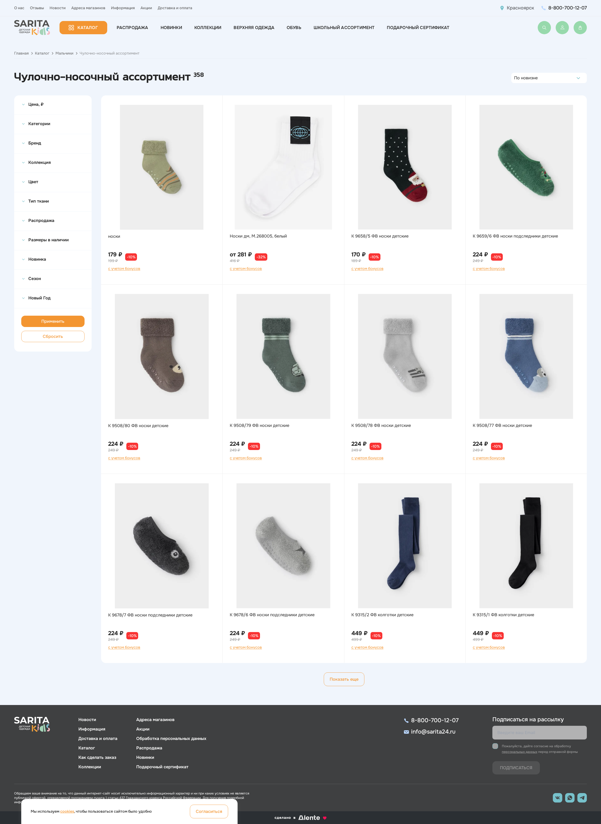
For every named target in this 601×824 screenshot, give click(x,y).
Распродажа (132, 27)
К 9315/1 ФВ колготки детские (503, 614)
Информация (123, 7)
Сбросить (53, 336)
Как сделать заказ (97, 757)
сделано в (294, 818)
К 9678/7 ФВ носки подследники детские (150, 615)
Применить (52, 321)
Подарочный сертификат (418, 27)
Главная (21, 53)
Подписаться (516, 767)
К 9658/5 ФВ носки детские (380, 236)
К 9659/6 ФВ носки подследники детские (515, 236)
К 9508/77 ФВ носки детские (502, 425)
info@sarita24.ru (433, 731)
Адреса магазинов (88, 7)
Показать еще (344, 679)
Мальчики (64, 53)
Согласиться (209, 811)
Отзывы (37, 7)
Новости (58, 7)
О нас (19, 7)
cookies (67, 811)
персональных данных (519, 752)
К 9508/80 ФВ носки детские (138, 425)
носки (114, 236)
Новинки (171, 27)
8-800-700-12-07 (567, 8)
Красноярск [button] (520, 8)
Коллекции (208, 27)
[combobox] (515, 78)
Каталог (87, 27)
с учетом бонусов (124, 268)
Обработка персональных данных (171, 738)
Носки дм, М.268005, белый (258, 236)
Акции (146, 7)
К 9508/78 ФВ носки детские (381, 425)
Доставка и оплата (175, 7)
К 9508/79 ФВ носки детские (259, 425)
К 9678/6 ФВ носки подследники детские (272, 614)
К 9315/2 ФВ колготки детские (382, 614)
